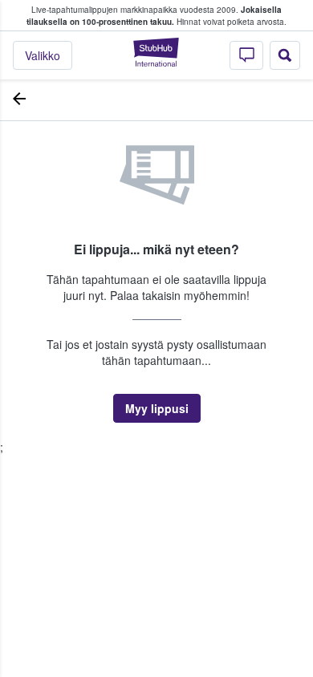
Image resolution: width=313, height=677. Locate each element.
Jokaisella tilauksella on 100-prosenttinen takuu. (154, 15)
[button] (157, 408)
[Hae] (285, 55)
